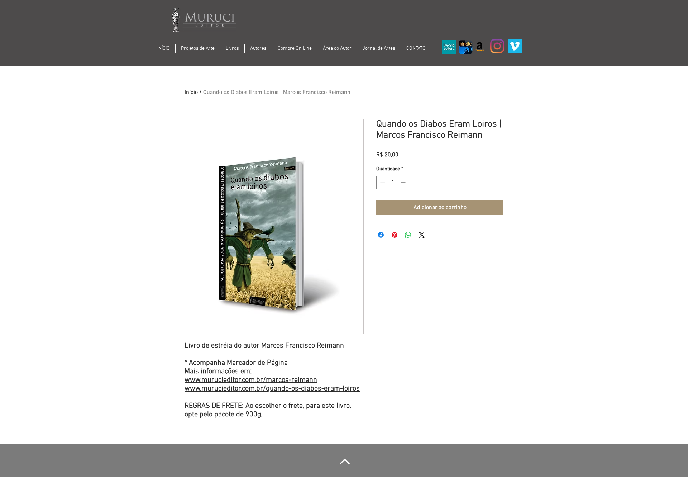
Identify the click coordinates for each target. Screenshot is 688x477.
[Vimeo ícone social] (515, 46)
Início (191, 92)
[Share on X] (421, 235)
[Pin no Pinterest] (394, 235)
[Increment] (403, 182)
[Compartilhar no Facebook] (381, 235)
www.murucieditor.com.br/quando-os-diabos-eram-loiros (272, 388)
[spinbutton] (392, 182)
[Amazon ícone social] (480, 46)
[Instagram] (497, 46)
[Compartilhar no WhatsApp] (408, 235)
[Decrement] (381, 182)
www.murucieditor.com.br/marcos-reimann (251, 380)
